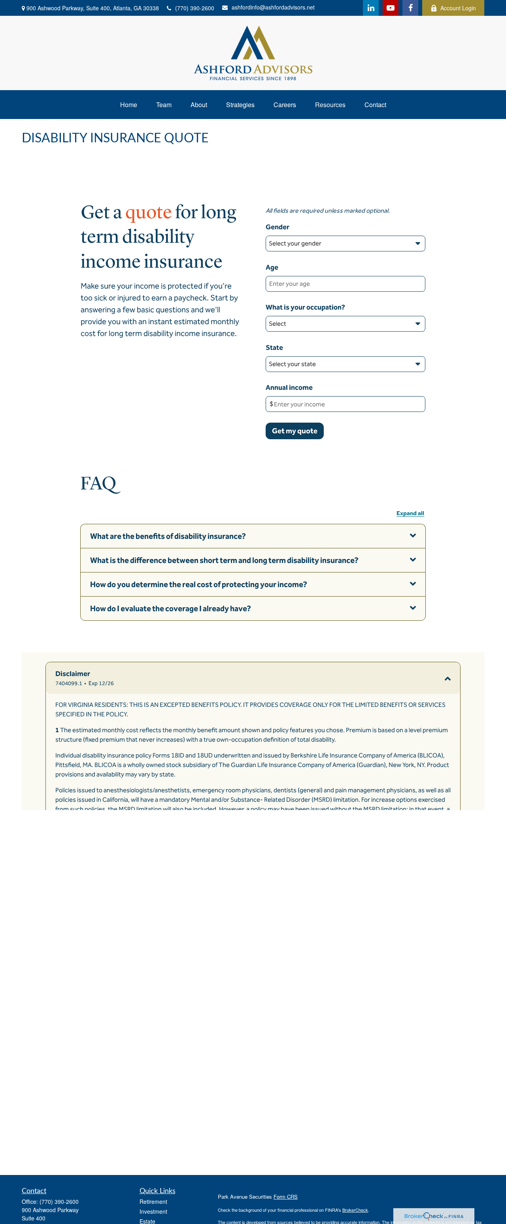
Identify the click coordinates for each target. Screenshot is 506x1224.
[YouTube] (390, 8)
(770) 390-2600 (194, 8)
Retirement (153, 1201)
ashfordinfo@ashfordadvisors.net (273, 7)
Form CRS (286, 1196)
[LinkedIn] (371, 8)
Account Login (458, 8)
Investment (153, 1211)
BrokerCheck (355, 1210)
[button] (129, 104)
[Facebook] (410, 8)
